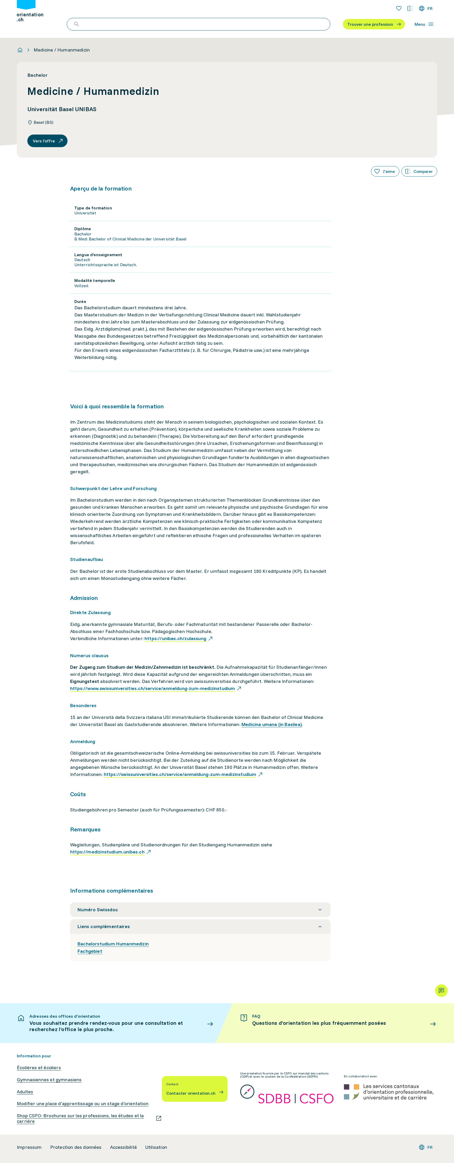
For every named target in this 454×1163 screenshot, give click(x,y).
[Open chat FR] (441, 990)
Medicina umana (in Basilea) (271, 724)
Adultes (25, 1092)
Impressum (29, 1147)
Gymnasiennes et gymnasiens (49, 1080)
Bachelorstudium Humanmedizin (113, 944)
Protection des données (76, 1147)
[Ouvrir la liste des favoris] (399, 8)
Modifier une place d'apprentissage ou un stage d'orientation (82, 1104)
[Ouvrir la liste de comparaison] (410, 8)
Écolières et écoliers (39, 1068)
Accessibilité (123, 1147)
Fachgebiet (90, 951)
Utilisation (156, 1147)
